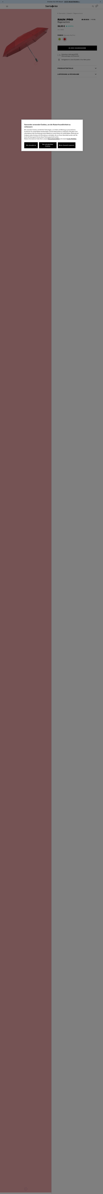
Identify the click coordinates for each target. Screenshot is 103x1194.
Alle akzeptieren (31, 145)
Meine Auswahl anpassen (66, 145)
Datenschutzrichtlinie (54, 139)
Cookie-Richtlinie (71, 139)
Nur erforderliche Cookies (47, 145)
